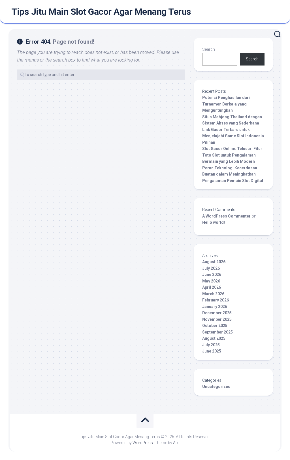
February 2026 (215, 300)
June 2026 (211, 274)
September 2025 (217, 332)
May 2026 (211, 281)
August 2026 (213, 261)
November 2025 (217, 319)
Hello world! (213, 222)
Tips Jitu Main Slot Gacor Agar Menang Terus (101, 11)
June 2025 (211, 351)
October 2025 (214, 325)
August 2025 (213, 338)
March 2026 (213, 294)
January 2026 (214, 306)
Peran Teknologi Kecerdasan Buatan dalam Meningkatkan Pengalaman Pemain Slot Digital (232, 174)
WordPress (143, 442)
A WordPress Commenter (226, 216)
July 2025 (211, 345)
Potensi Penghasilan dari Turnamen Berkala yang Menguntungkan (226, 104)
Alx (175, 442)
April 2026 (211, 287)
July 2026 (211, 268)
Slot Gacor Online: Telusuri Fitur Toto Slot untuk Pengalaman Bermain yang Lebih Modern (232, 155)
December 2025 (217, 313)
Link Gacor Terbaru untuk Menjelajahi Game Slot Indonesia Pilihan (233, 136)
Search (208, 49)
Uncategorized (216, 386)
